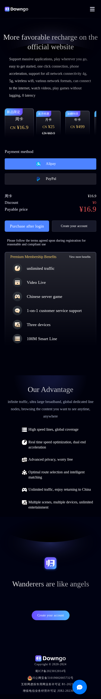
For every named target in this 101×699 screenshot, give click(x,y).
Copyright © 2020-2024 (50, 664)
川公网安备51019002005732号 (53, 678)
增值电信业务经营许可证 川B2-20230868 (50, 690)
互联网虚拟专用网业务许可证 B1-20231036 (50, 684)
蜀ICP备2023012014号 (50, 671)
